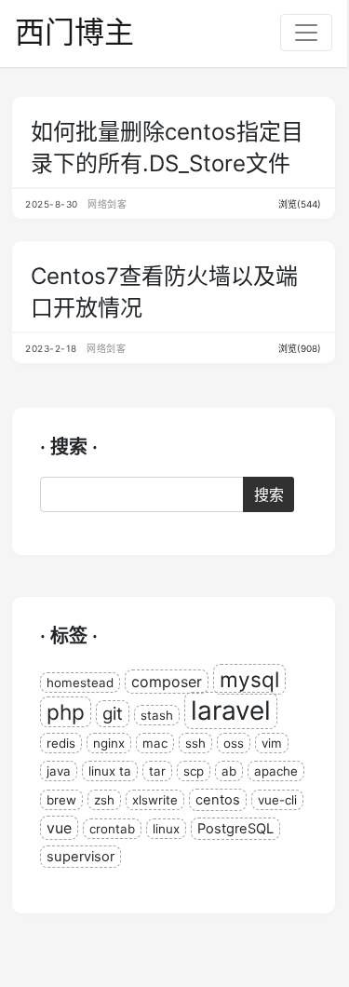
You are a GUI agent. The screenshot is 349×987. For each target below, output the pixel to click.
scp (193, 771)
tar (157, 771)
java (59, 771)
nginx (109, 743)
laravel (231, 710)
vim (272, 743)
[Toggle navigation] (306, 32)
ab (228, 771)
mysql (249, 679)
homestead (80, 682)
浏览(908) (299, 348)
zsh (104, 799)
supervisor (80, 856)
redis (61, 743)
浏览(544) (299, 204)
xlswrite (155, 799)
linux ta (109, 771)
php (66, 711)
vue (59, 827)
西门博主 (74, 32)
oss (233, 743)
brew (61, 799)
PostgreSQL (235, 828)
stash (157, 715)
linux (166, 828)
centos (217, 799)
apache (276, 771)
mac (155, 743)
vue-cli (277, 799)
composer (166, 681)
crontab (112, 828)
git (112, 713)
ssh (195, 743)
